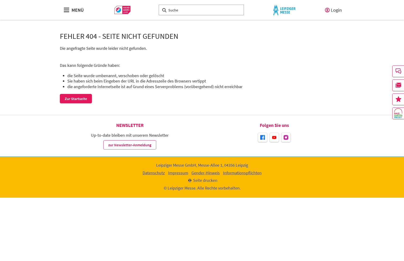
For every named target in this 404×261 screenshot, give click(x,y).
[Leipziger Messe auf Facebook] (262, 137)
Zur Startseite (76, 98)
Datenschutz (154, 172)
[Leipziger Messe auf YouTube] (274, 137)
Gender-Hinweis (205, 172)
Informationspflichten (242, 172)
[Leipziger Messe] (284, 10)
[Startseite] (122, 10)
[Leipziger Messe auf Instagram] (286, 137)
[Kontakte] (398, 71)
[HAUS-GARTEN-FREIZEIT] (398, 113)
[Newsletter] (398, 85)
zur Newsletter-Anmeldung (129, 145)
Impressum (178, 172)
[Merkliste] (398, 99)
